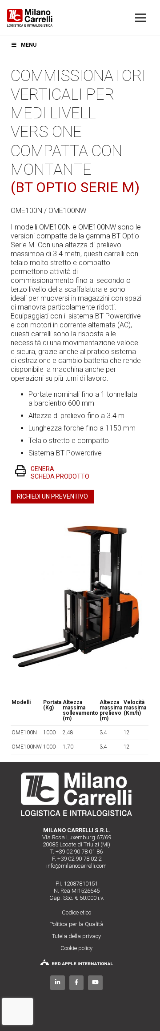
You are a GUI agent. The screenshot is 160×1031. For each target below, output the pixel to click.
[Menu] (140, 18)
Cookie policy (76, 948)
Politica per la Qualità (76, 924)
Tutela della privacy (76, 936)
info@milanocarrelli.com (76, 865)
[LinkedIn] (57, 982)
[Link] (29, 18)
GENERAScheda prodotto (60, 472)
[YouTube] (95, 982)
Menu (28, 45)
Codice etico (76, 912)
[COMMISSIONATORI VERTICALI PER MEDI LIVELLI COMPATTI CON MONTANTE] (76, 520)
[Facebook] (76, 982)
